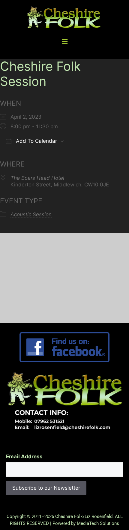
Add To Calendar (35, 141)
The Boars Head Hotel (37, 178)
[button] (64, 42)
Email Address (24, 457)
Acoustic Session (31, 214)
